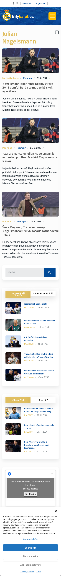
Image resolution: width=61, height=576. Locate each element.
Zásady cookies (27, 572)
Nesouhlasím (30, 556)
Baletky (28, 415)
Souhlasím (30, 547)
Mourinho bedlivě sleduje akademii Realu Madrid (39, 322)
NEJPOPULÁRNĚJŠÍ (43, 293)
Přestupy (27, 78)
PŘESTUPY (43, 400)
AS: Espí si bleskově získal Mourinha (35, 339)
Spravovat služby (30, 539)
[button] (56, 510)
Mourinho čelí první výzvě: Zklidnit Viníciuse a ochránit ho (39, 372)
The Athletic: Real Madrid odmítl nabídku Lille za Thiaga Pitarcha (38, 355)
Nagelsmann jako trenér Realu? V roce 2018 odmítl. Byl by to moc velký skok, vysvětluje (27, 87)
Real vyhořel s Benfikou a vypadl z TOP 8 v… (39, 427)
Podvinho (7, 148)
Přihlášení (27, 3)
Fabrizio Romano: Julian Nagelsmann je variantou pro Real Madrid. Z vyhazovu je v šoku (29, 157)
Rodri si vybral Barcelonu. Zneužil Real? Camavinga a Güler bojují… (38, 410)
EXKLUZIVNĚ (18, 400)
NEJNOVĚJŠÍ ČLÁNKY (18, 294)
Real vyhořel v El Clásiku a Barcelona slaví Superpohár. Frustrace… (36, 445)
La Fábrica (29, 327)
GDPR (38, 572)
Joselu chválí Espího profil (35, 303)
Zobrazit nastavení (30, 565)
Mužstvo (29, 307)
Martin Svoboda (10, 78)
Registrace (40, 3)
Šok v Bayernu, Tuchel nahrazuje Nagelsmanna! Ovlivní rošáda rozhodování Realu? (30, 231)
